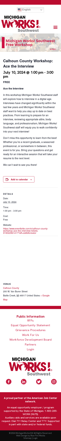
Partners (30, 344)
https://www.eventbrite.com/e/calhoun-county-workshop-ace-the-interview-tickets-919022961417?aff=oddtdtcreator (25, 230)
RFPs (30, 320)
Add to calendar (19, 179)
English (26, 9)
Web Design (21, 435)
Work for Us (30, 335)
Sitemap (27, 438)
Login (30, 349)
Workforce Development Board (30, 339)
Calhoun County (11, 287)
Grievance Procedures (30, 330)
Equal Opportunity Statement (30, 325)
